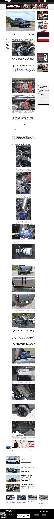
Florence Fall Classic (41, 94)
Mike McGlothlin (23, 479)
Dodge (25, 480)
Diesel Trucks (22, 471)
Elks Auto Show (41, 97)
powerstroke (7, 45)
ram (27, 480)
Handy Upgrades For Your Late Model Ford (8, 451)
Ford (28, 471)
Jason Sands (22, 488)
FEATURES (26, 471)
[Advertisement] (42, 180)
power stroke (7, 44)
